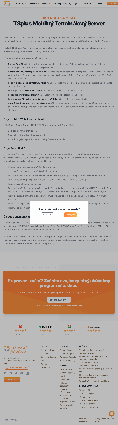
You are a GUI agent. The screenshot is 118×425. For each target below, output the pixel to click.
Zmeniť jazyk (70, 215)
